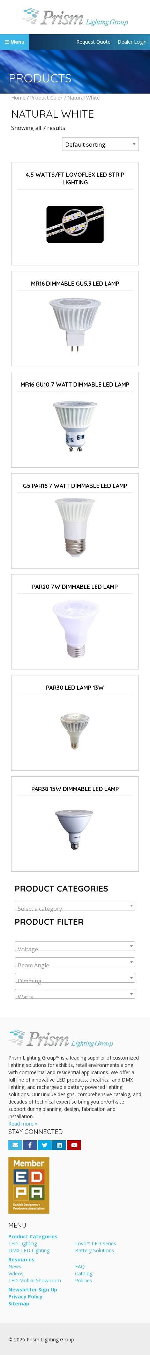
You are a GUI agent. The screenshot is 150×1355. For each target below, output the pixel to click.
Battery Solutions (94, 1251)
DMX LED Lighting (29, 1251)
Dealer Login (132, 41)
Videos (15, 1274)
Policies (83, 1281)
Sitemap (18, 1304)
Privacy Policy (25, 1297)
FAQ (80, 1267)
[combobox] (75, 905)
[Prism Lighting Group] (75, 17)
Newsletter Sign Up (32, 1290)
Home (18, 97)
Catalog (83, 1274)
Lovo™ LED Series (95, 1244)
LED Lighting (22, 1244)
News (14, 1267)
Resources (21, 1260)
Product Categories (33, 1237)
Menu (16, 41)
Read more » (22, 1123)
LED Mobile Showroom (34, 1281)
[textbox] (75, 908)
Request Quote (93, 41)
